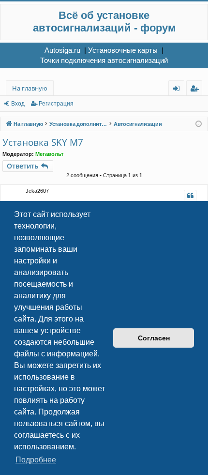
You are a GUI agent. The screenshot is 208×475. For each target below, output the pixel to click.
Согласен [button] (154, 338)
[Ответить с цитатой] (190, 195)
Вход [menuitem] (178, 90)
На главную (29, 88)
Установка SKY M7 (42, 142)
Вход (18, 103)
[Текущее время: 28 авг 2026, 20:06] (198, 124)
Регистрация (56, 103)
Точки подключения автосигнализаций (104, 60)
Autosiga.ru (62, 50)
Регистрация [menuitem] (196, 90)
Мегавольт (49, 154)
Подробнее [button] (35, 460)
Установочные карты (123, 50)
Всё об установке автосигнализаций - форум (104, 21)
